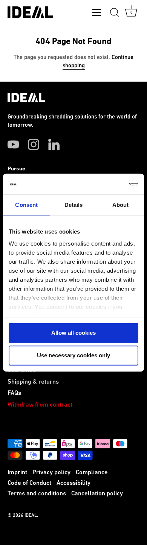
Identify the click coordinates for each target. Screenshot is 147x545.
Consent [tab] (26, 205)
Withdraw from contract (40, 405)
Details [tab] (73, 205)
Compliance (92, 473)
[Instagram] (33, 144)
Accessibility (73, 483)
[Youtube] (13, 144)
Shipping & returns (33, 382)
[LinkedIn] (54, 144)
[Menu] (97, 14)
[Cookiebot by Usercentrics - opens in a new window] (105, 184)
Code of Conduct (29, 483)
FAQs (14, 393)
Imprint (17, 473)
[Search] (114, 13)
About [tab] (120, 205)
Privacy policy (51, 473)
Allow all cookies (73, 332)
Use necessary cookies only (73, 355)
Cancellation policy (97, 494)
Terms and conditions (37, 494)
